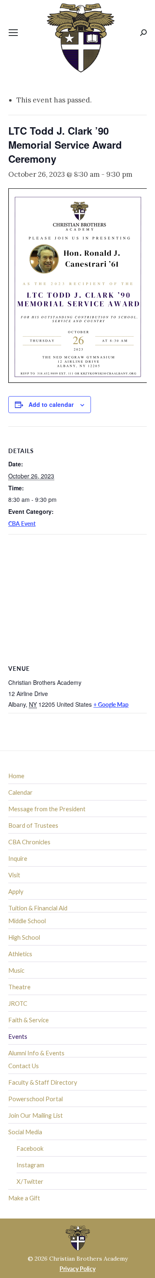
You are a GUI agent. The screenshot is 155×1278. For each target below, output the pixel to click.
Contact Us (23, 1065)
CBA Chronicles (29, 842)
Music (16, 970)
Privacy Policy (77, 1268)
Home (16, 775)
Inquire (17, 858)
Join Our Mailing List (35, 1115)
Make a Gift (24, 1198)
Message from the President (47, 808)
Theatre (19, 987)
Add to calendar (51, 404)
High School (24, 937)
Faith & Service (28, 1020)
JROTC (17, 1003)
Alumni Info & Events (36, 1053)
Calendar (20, 792)
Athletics (20, 953)
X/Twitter (30, 1181)
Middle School (27, 920)
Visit (14, 875)
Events (17, 1036)
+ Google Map (111, 704)
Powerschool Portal (35, 1098)
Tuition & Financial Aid (37, 908)
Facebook (30, 1148)
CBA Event (22, 523)
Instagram (30, 1165)
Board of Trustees (33, 825)
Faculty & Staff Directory (42, 1082)
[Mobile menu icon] (13, 33)
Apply (16, 891)
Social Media (25, 1131)
